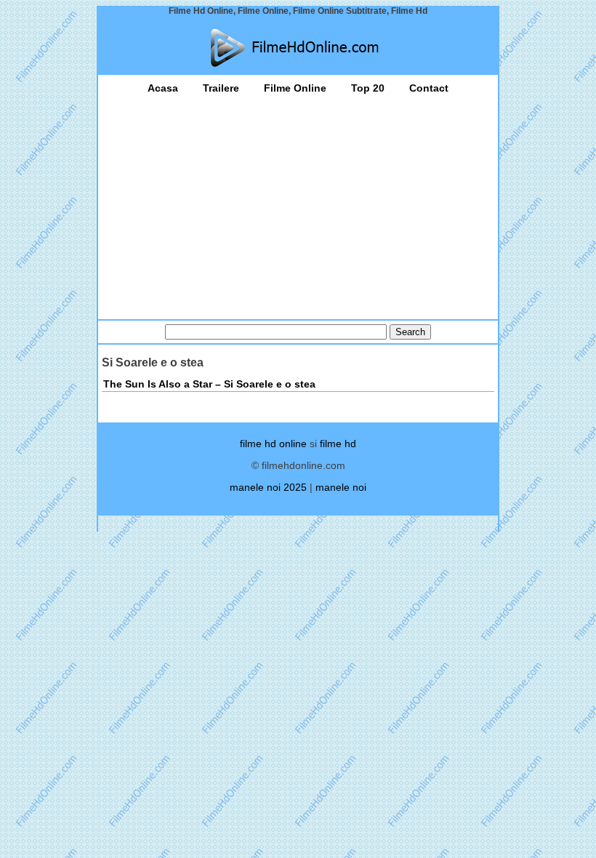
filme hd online (273, 443)
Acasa (163, 88)
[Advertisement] (298, 203)
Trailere (221, 88)
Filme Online (295, 88)
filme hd (338, 443)
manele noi (340, 487)
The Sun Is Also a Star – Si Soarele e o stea (209, 384)
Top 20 (367, 88)
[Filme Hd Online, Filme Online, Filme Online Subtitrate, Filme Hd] (298, 47)
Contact (428, 88)
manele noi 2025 (268, 487)
